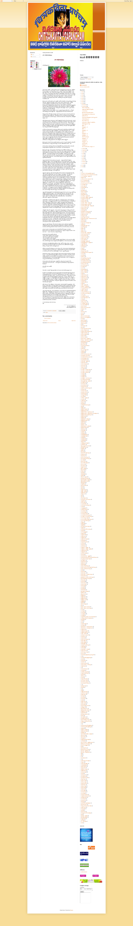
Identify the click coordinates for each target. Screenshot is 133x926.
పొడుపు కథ (83, 581)
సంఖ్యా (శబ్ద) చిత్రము (84, 763)
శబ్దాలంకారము (83, 736)
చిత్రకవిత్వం (83, 417)
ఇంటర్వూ (82, 253)
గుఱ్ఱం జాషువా (83, 366)
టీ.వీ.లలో (82, 451)
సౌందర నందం (83, 811)
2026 (82, 91)
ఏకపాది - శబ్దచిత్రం (84, 270)
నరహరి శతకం (83, 502)
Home (59, 320)
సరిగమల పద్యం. (84, 781)
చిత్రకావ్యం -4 (83, 424)
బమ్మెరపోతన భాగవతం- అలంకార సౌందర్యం (88, 616)
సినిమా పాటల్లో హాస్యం (85, 107)
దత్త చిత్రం (82, 472)
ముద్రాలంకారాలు (83, 650)
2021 (82, 98)
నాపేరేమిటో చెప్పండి (84, 509)
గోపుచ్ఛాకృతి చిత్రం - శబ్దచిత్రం (86, 380)
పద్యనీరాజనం (83, 536)
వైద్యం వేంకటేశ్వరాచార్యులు (85, 719)
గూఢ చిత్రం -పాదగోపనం (85, 372)
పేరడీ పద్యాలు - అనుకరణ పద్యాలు (87, 574)
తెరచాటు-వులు (83, 461)
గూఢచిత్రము (83, 376)
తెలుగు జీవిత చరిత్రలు (84, 462)
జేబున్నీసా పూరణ (84, 447)
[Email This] (59, 310)
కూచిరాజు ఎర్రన (83, 337)
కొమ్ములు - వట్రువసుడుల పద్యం (86, 339)
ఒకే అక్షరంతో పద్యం (84, 296)
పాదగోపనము (83, 546)
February (84, 161)
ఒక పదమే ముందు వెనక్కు (85, 293)
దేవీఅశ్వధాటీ (83, 482)
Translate (89, 79)
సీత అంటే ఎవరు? (84, 804)
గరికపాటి (82, 348)
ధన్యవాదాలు (83, 493)
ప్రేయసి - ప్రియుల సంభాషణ (85, 606)
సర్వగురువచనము (84, 783)
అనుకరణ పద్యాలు (84, 201)
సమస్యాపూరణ (83, 776)
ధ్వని (82, 495)
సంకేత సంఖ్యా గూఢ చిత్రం (85, 760)
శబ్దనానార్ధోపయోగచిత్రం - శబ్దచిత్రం (86, 733)
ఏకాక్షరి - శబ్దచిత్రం (84, 284)
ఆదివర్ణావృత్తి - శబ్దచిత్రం (85, 241)
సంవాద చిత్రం (83, 790)
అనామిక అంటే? (84, 143)
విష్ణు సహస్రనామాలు (84, 708)
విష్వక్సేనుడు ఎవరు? (84, 711)
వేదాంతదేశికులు (83, 716)
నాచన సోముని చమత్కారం (85, 505)
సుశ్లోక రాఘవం (83, 807)
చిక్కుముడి (83, 402)
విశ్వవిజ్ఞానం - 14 (85, 130)
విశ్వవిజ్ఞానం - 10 (85, 141)
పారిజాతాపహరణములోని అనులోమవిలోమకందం (89, 557)
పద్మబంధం (82, 533)
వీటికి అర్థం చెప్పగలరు (84, 714)
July (83, 153)
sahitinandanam (84, 871)
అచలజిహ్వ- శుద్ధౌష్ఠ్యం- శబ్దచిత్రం (86, 197)
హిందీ (82, 822)
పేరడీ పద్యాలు (83, 572)
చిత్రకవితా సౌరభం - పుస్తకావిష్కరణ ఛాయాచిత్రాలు (89, 413)
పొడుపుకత (83, 587)
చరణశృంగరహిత (84, 394)
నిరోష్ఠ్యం (82, 522)
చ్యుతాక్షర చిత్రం (83, 438)
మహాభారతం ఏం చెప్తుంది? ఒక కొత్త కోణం (88, 122)
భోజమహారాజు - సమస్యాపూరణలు (86, 627)
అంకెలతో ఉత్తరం (83, 187)
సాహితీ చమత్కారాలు (85, 119)
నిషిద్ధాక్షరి (82, 524)
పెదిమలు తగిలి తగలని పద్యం (86, 568)
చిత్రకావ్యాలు (83, 428)
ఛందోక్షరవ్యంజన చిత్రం (84, 443)
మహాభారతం (83, 637)
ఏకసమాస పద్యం (84, 272)
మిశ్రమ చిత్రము (83, 640)
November (84, 106)
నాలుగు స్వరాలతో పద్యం (85, 520)
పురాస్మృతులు (83, 560)
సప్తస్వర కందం (83, 767)
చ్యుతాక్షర (82, 437)
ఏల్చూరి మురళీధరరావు (85, 287)
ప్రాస (81, 605)
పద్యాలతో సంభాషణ (84, 541)
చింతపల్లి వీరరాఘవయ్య (85, 404)
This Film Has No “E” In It (85, 183)
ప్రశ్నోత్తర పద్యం (83, 598)
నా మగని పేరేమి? (84, 503)
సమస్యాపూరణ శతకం (84, 777)
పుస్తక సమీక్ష (83, 564)
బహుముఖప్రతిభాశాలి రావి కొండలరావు (88, 114)
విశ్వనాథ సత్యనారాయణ (85, 705)
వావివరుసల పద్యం (84, 692)
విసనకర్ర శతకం (83, 712)
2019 (82, 101)
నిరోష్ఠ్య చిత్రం (83, 523)
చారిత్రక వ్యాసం (83, 400)
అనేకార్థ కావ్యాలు (84, 208)
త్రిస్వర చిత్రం (83, 469)
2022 (82, 96)
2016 (82, 166)
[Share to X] (62, 310)
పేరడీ (82, 570)
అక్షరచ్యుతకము (83, 194)
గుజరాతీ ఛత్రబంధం (84, 359)
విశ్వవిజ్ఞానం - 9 (84, 144)
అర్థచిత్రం (82, 224)
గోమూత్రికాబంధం (84, 382)
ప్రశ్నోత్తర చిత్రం (83, 596)
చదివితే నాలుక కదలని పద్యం (85, 387)
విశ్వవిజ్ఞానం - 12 (85, 135)
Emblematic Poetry (84, 181)
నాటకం (82, 506)
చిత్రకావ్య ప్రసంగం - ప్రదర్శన (85, 426)
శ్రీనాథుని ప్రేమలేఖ (84, 747)
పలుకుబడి (83, 543)
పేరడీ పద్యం (83, 571)
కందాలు (82, 313)
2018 (82, 103)
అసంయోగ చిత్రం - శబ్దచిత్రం (85, 232)
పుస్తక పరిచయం (83, 561)
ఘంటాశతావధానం (84, 385)
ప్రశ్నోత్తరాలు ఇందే (84, 599)
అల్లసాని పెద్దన (83, 226)
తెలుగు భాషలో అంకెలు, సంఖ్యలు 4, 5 (88, 146)
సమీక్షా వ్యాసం (83, 779)
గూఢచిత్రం (82, 373)
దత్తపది (82, 475)
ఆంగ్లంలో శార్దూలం (84, 238)
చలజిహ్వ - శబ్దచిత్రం (84, 397)
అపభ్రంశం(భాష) (83, 214)
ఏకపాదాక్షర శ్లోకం (83, 269)
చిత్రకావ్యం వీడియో (84, 427)
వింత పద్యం (83, 697)
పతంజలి (82, 530)
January (83, 163)
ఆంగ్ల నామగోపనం (84, 235)
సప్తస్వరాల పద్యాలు (84, 769)
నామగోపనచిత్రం (83, 512)
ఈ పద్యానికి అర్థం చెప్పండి (85, 258)
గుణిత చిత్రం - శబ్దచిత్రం (84, 361)
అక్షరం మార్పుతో (83, 191)
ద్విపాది (82, 488)
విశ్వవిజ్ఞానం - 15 (85, 127)
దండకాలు (82, 471)
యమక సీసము (83, 660)
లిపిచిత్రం (82, 687)
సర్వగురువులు (83, 784)
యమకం (82, 659)
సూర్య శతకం (83, 808)
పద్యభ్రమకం (83, 537)
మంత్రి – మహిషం (84, 633)
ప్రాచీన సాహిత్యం (83, 603)
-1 (81, 171)
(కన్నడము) (83, 177)
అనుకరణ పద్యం (83, 200)
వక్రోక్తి (82, 690)
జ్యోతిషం (82, 450)
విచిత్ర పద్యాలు (83, 694)
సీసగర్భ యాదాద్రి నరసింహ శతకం (86, 805)
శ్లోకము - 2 (84, 128)
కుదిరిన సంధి (83, 335)
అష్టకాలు (82, 229)
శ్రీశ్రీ (81, 753)
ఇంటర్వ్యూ (83, 255)
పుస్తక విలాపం (83, 563)
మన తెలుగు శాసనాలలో (85, 635)
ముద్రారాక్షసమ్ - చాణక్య (85, 649)
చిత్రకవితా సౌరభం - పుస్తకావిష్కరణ (86, 411)
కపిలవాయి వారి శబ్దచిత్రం (85, 317)
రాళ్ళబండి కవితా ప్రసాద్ (85, 673)
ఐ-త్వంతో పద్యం (83, 289)
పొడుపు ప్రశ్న (83, 585)
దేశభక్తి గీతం (83, 483)
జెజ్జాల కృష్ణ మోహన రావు (85, 445)
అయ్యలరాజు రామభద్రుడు (85, 222)
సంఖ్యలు (82, 762)
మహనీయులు (83, 636)
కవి (81, 324)
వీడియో (82, 715)
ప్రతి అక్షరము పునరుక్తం (84, 591)
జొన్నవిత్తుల (83, 448)
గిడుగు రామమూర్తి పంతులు (85, 354)
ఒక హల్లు (82, 294)
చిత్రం (82, 406)
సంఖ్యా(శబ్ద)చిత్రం (84, 764)
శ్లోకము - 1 (84, 131)
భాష (82, 622)
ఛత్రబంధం (82, 441)
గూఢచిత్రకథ (83, 375)
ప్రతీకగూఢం (83, 592)
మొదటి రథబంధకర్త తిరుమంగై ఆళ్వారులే (87, 654)
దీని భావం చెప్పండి (84, 476)
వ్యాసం (47, 312)
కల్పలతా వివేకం (83, 321)
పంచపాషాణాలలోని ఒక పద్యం (86, 529)
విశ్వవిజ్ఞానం (83, 707)
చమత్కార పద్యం (84, 390)
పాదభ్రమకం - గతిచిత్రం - (85, 547)
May (83, 156)
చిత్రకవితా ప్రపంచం (84, 410)
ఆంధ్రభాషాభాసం (83, 245)
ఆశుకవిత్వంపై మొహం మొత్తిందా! (86, 252)
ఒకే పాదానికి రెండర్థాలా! (85, 297)
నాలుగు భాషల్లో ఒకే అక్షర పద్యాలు (86, 519)
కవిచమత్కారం (83, 325)
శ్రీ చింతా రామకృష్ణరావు (85, 745)
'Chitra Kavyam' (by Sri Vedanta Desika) (88, 174)
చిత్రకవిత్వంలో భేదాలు (84, 420)
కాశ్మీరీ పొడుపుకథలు (84, 332)
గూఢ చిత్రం (83, 368)
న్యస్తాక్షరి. (82, 527)
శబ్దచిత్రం (82, 728)
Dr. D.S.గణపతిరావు (84, 180)
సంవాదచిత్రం (83, 793)
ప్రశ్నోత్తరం (82, 595)
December (84, 104)
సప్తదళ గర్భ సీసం (84, 766)
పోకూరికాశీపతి (83, 589)
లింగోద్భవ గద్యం (83, 685)
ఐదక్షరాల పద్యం (83, 290)
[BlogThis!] (60, 310)
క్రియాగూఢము (83, 344)
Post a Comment (47, 318)
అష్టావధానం (83, 231)
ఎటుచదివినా (83, 266)
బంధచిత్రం (82, 615)
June (83, 155)
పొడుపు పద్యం (83, 582)
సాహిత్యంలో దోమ (84, 797)
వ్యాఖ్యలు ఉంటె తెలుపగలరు (85, 721)
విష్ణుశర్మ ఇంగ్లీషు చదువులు (85, 709)
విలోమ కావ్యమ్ (83, 702)
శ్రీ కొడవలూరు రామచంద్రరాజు (86, 743)
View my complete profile (84, 86)
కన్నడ (82, 314)
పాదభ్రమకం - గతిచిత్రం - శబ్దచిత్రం (86, 548)
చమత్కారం (83, 389)
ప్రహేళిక (82, 602)
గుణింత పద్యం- (83, 362)
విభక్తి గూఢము (83, 701)
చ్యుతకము (83, 431)
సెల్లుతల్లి (82, 810)
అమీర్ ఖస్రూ (83, 219)
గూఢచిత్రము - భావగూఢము (85, 378)
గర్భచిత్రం (82, 352)
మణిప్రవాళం (83, 629)
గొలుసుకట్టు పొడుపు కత (85, 379)
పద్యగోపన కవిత (83, 534)
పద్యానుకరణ (83, 540)
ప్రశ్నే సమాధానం (83, 594)
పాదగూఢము (83, 544)
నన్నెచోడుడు (83, 500)
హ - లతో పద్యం (83, 821)
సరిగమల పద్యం (83, 780)
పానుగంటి (82, 554)
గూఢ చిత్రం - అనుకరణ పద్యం (86, 369)
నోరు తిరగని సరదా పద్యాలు (85, 526)
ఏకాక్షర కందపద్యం (84, 274)
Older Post (74, 320)
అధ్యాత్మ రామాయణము (85, 198)
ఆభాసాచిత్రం (83, 246)
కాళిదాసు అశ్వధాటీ (84, 334)
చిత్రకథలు (82, 407)
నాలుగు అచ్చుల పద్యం (84, 517)
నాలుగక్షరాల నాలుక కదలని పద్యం (86, 516)
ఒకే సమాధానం (83, 300)
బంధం (82, 609)
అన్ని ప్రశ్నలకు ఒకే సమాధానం (85, 211)
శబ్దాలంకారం (83, 735)
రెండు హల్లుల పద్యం (84, 680)
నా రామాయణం (84, 110)
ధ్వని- (82, 496)
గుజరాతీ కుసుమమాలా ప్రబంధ (86, 356)
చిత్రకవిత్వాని (83, 421)
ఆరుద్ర (82, 248)
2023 (82, 95)
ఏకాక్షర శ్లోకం (83, 280)
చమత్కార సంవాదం (84, 392)
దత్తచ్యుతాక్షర (83, 474)
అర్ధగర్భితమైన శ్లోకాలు (84, 225)
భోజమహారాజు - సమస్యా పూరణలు (87, 626)
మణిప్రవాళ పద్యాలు (84, 630)
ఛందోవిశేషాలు (83, 444)
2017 (82, 165)
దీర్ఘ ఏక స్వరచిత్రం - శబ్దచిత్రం (85, 479)
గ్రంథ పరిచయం (83, 383)
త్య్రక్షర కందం (83, 466)
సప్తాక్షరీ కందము (83, 770)
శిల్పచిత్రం (82, 738)
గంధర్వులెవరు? (84, 140)
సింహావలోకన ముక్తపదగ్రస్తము (85, 803)
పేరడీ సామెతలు (83, 575)
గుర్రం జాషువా (83, 365)
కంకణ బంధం (83, 306)
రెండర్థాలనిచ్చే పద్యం (84, 678)
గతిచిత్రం (82, 346)
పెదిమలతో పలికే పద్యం (85, 565)
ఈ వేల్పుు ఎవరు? (84, 263)
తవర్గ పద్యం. (83, 455)
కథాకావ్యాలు (83, 311)
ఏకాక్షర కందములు (84, 276)
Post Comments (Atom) (52, 322)
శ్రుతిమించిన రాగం (85, 115)
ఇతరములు (83, 256)
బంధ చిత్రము (83, 613)
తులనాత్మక (83, 459)
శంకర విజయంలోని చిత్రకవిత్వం (86, 726)
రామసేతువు (83, 670)
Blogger (71, 910)
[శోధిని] (91, 849)
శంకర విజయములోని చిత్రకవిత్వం (86, 725)
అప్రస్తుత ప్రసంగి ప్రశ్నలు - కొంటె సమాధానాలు (88, 218)
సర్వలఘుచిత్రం (83, 787)
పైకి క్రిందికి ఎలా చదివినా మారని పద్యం (87, 577)
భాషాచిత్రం (82, 625)
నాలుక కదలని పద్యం (84, 513)
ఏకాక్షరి (82, 283)
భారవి (82, 620)
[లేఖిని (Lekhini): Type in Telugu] (83, 876)
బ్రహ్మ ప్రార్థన (83, 619)
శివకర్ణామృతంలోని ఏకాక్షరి (85, 739)
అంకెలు (82, 188)
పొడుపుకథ (83, 588)
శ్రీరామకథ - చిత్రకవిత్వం (85, 750)
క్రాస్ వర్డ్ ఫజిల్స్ (83, 342)
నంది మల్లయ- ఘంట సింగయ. (86, 499)
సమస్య (82, 773)
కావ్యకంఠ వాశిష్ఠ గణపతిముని (86, 331)
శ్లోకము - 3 (84, 125)
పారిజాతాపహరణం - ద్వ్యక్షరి (85, 555)
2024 (82, 93)
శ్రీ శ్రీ (81, 746)
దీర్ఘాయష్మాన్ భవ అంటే (84, 481)
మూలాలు (82, 653)
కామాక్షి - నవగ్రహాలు (84, 330)
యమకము (83, 661)
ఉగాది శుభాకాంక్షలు (84, 265)
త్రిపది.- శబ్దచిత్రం (83, 468)
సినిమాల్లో (82, 801)
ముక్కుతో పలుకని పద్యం (85, 644)
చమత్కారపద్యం (83, 393)
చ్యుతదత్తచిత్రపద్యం (84, 434)
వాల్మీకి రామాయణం (84, 691)
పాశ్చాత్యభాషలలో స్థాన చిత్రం (85, 558)
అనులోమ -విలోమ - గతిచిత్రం (86, 202)
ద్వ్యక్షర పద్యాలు (83, 489)
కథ (81, 310)
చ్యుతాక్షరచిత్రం (83, 440)
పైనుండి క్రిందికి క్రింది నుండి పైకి (85, 578)
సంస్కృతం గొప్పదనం (84, 794)
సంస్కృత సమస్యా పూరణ (85, 795)
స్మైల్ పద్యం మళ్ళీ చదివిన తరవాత (87, 112)
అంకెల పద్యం (83, 186)
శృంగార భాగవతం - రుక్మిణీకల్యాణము (87, 742)
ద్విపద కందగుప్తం (84, 485)
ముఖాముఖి (83, 647)
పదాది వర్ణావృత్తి (83, 531)
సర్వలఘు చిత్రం (83, 786)
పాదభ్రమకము (83, 551)
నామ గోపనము (83, 510)
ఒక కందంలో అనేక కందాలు (85, 291)
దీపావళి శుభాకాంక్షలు (85, 136)
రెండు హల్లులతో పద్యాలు (85, 683)
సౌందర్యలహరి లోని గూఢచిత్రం (86, 812)
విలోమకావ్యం (83, 704)
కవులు (82, 327)
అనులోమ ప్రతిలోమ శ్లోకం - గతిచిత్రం (87, 205)
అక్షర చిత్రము (83, 190)
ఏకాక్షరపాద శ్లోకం (83, 282)
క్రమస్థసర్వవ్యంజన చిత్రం (85, 341)
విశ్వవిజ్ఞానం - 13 (85, 133)
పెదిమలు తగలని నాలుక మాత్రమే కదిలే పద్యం (88, 567)
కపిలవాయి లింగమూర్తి (84, 315)
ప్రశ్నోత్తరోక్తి (82, 601)
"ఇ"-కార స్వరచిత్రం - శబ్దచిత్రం (85, 176)
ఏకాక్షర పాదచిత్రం (84, 279)
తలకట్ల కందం (83, 454)
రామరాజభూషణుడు (84, 668)
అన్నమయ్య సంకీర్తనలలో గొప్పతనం (87, 109)
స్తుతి (82, 814)
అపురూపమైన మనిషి (84, 217)
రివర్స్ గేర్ (82, 674)
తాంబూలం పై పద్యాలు (84, 457)
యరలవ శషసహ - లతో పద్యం (86, 664)
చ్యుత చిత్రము (83, 430)
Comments (34, 56)
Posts (33, 54)
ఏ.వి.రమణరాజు (84, 85)
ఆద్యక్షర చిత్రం (83, 243)
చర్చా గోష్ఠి (82, 396)
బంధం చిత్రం (83, 612)
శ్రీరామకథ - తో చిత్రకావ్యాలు (85, 752)
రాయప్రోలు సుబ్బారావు (84, 671)
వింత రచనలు (83, 698)
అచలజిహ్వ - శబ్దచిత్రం (84, 195)
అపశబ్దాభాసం (83, 215)
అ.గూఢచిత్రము (83, 184)
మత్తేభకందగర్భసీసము (84, 632)
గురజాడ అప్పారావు (84, 363)
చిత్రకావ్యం (82, 423)
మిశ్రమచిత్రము (83, 643)
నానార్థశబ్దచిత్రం (83, 507)
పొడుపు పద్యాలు (84, 584)
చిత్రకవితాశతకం (83, 416)
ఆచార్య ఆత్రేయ (83, 239)
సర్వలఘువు (83, 788)
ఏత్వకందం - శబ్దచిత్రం (84, 286)
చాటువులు (83, 399)
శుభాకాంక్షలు (83, 740)
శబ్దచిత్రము (83, 732)
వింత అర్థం (83, 695)
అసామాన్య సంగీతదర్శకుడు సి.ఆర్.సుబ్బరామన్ (89, 117)
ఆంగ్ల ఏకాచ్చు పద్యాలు (84, 234)
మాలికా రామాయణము (85, 639)
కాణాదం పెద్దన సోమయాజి (85, 328)
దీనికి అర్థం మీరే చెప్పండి (85, 478)
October (83, 148)
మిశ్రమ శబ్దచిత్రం (83, 642)
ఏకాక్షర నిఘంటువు (84, 277)
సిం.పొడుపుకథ (83, 798)
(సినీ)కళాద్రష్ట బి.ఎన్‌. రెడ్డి (86, 123)
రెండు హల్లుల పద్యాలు (84, 681)
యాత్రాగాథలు (83, 666)
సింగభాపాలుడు (83, 800)
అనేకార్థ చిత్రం (83, 210)
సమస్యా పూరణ (83, 774)
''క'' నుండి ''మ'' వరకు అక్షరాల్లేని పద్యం (87, 173)
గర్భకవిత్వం (83, 351)
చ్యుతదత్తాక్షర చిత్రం (84, 435)
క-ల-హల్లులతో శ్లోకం (84, 304)
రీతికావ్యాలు (83, 675)
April (83, 158)
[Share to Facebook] (63, 310)
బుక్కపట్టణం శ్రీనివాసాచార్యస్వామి (86, 618)
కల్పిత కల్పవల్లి (83, 323)
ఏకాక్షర (82, 273)
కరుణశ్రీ (82, 318)
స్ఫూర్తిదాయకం (83, 818)
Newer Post (45, 320)
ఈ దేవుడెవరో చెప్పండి (84, 259)
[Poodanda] (84, 855)
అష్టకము (82, 228)
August (83, 151)
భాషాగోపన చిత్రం (84, 623)
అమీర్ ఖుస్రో (83, 221)
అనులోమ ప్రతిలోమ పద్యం (85, 204)
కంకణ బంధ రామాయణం (85, 307)
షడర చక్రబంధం (83, 757)
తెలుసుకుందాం (83, 465)
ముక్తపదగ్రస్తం (83, 646)
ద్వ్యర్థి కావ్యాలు (83, 492)
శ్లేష (81, 755)
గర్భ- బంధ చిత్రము (84, 349)
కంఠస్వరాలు (83, 308)
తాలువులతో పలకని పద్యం (85, 458)
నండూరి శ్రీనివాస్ (83, 498)
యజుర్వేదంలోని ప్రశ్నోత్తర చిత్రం (86, 657)
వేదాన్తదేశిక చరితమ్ (84, 718)
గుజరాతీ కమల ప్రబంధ (84, 355)
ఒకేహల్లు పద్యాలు (84, 301)
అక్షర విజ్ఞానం (83, 193)
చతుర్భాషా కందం (84, 386)
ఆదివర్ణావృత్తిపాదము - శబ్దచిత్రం (86, 242)
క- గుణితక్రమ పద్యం (84, 303)
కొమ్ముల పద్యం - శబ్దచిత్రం (85, 338)
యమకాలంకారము (84, 663)
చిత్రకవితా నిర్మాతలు (84, 409)
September (84, 150)
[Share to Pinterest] (64, 310)
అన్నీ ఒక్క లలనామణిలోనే (85, 212)
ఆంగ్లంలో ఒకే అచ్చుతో (84, 236)
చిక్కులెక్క (82, 403)
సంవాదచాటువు (83, 791)
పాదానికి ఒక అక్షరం (84, 553)
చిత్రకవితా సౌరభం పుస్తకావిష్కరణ (86, 414)
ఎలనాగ (82, 267)
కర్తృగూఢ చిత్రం (83, 320)
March (83, 159)
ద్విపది (82, 486)
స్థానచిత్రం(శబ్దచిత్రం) (84, 817)
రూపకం (82, 677)
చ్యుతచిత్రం (83, 433)
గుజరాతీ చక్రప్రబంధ (84, 358)
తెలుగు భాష (83, 464)
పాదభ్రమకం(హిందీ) (84, 550)
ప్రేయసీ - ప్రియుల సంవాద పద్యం (86, 608)
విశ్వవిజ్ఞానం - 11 (85, 138)
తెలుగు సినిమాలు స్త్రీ (85, 120)
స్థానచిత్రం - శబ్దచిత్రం (84, 815)
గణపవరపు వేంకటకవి (84, 345)
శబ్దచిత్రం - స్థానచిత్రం (84, 729)
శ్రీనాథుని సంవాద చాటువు (85, 749)
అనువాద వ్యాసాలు (84, 207)
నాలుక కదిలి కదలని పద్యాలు (85, 515)
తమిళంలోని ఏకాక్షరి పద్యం (85, 452)
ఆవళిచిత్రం (83, 249)
